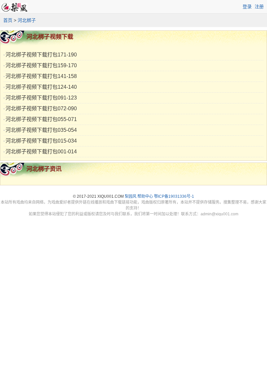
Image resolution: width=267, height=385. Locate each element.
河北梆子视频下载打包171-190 (41, 54)
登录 (247, 6)
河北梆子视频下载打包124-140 (41, 87)
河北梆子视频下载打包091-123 (41, 97)
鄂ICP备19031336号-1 (174, 196)
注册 (259, 6)
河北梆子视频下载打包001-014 (41, 151)
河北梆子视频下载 (49, 37)
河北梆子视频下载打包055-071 (41, 119)
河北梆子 (27, 20)
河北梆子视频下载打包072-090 (41, 108)
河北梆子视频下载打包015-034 (41, 141)
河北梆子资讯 (44, 169)
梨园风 (130, 196)
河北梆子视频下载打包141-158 (41, 76)
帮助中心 (145, 196)
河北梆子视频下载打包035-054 (41, 130)
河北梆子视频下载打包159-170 (41, 65)
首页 (7, 20)
